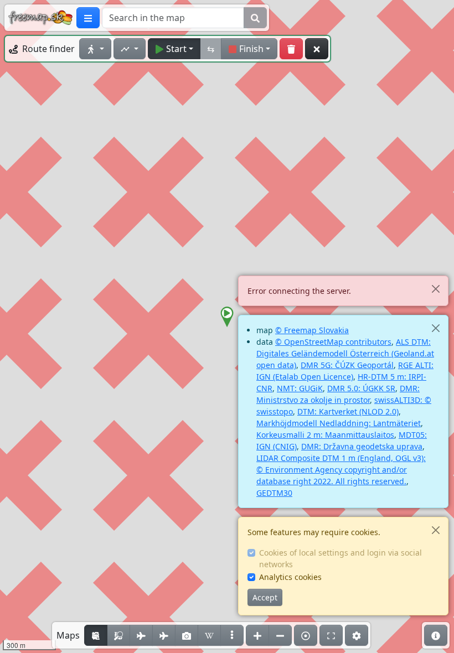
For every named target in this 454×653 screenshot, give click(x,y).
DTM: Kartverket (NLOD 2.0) (348, 411)
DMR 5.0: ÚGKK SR (361, 388)
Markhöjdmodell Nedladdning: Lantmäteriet (338, 423)
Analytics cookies (290, 577)
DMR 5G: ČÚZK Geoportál (347, 365)
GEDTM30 (274, 493)
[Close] (435, 288)
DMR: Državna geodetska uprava (361, 446)
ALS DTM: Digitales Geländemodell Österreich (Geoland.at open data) (345, 353)
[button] (227, 317)
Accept (264, 597)
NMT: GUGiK (300, 388)
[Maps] (232, 635)
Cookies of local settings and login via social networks (340, 558)
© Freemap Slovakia (312, 330)
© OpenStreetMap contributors (333, 341)
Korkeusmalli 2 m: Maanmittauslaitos (325, 434)
